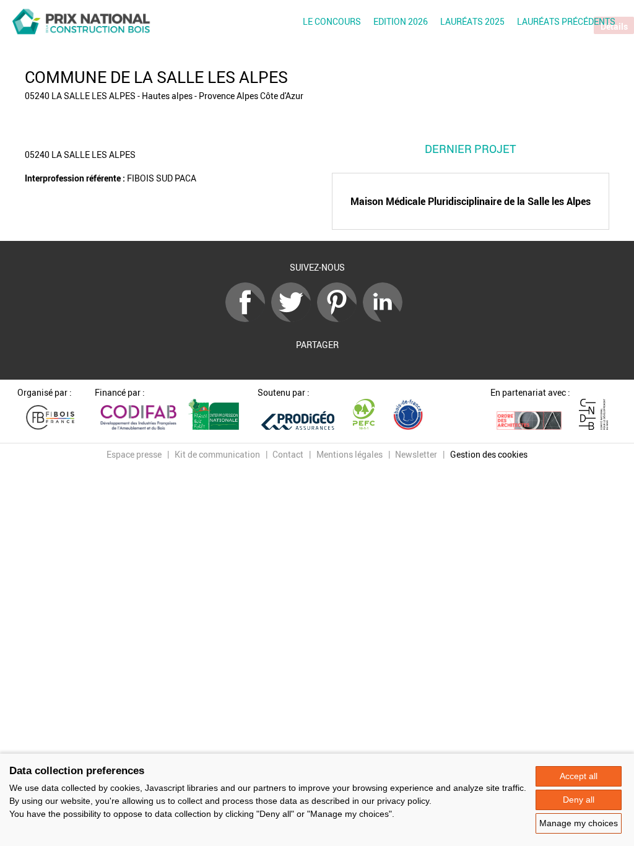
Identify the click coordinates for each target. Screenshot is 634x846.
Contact (287, 454)
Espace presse (134, 454)
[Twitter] (294, 319)
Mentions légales (349, 454)
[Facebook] (248, 319)
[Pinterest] (340, 319)
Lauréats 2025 (472, 21)
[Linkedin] (386, 319)
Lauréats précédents (566, 21)
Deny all (578, 800)
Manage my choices (578, 823)
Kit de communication (217, 454)
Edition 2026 (400, 21)
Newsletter (416, 454)
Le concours (332, 21)
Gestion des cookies (489, 454)
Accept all (578, 776)
